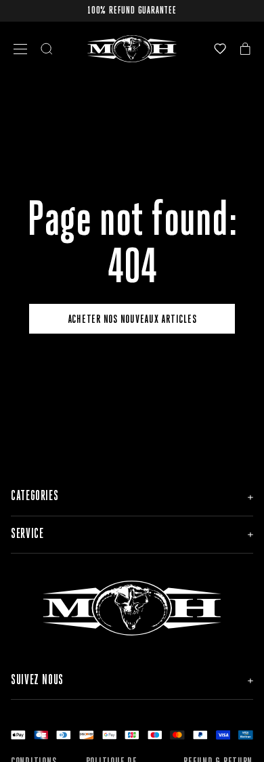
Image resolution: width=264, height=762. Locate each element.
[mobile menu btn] (20, 49)
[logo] (132, 48)
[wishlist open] (220, 49)
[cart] (245, 49)
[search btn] (47, 49)
